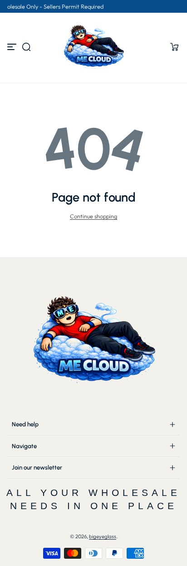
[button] (26, 46)
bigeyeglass (102, 536)
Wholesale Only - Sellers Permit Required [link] (92, 6)
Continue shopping (93, 216)
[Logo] (93, 47)
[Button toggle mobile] (12, 46)
